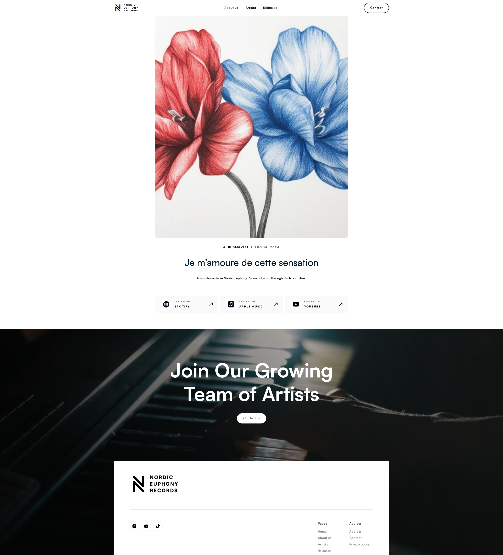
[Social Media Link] (134, 526)
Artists (323, 544)
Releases (324, 551)
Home (322, 531)
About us (324, 538)
